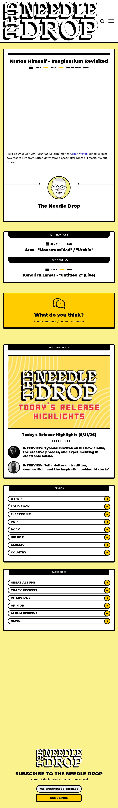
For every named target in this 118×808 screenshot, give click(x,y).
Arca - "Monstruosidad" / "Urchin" (59, 250)
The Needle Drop (77, 67)
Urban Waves (79, 153)
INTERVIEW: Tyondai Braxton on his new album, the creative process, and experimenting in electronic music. (64, 452)
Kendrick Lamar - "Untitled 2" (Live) (59, 275)
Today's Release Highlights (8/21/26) (59, 435)
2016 (53, 67)
